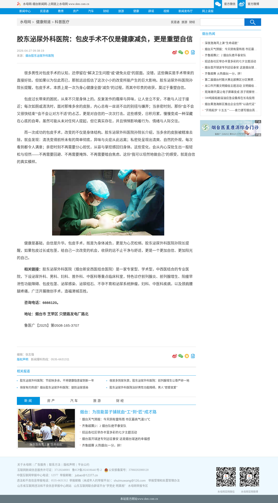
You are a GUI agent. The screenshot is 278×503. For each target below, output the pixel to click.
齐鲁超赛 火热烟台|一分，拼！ (102, 445)
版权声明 (22, 359)
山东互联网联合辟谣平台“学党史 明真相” (100, 485)
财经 (106, 11)
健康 (136, 11)
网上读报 (207, 11)
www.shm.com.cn (147, 498)
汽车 (91, 11)
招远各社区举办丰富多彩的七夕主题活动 (109, 432)
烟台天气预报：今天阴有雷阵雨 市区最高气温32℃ (116, 419)
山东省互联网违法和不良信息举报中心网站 (44, 485)
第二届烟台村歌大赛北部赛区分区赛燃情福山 (233, 79)
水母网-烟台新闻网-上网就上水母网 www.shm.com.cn (56, 3)
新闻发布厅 (185, 11)
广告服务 (40, 464)
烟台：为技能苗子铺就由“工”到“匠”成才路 (118, 412)
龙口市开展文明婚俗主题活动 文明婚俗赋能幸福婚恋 (238, 85)
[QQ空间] (186, 53)
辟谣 (151, 11)
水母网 (25, 22)
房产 (76, 11)
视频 (166, 11)
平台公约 (83, 464)
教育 (61, 11)
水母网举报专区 (138, 485)
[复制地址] (192, 53)
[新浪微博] (174, 53)
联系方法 (54, 464)
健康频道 (43, 22)
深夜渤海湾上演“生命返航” (46, 444)
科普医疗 (62, 22)
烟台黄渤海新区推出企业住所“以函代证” (230, 104)
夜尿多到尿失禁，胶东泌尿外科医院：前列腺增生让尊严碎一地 (149, 380)
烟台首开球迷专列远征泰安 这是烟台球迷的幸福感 (116, 439)
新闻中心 (25, 11)
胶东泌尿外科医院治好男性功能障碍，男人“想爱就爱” (143, 387)
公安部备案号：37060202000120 (129, 469)
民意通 (44, 11)
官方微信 (229, 3)
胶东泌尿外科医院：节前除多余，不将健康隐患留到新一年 (57, 380)
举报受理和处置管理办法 (164, 480)
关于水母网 (24, 464)
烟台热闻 (208, 33)
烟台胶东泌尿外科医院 (39, 55)
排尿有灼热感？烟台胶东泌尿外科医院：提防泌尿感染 (54, 387)
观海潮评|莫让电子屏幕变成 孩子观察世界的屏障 (235, 91)
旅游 (121, 11)
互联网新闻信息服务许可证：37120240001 (43, 469)
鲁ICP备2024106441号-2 (87, 469)
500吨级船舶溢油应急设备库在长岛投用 (230, 98)
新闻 (28, 400)
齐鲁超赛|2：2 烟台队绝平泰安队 (104, 425)
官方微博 (253, 3)
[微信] (180, 53)
